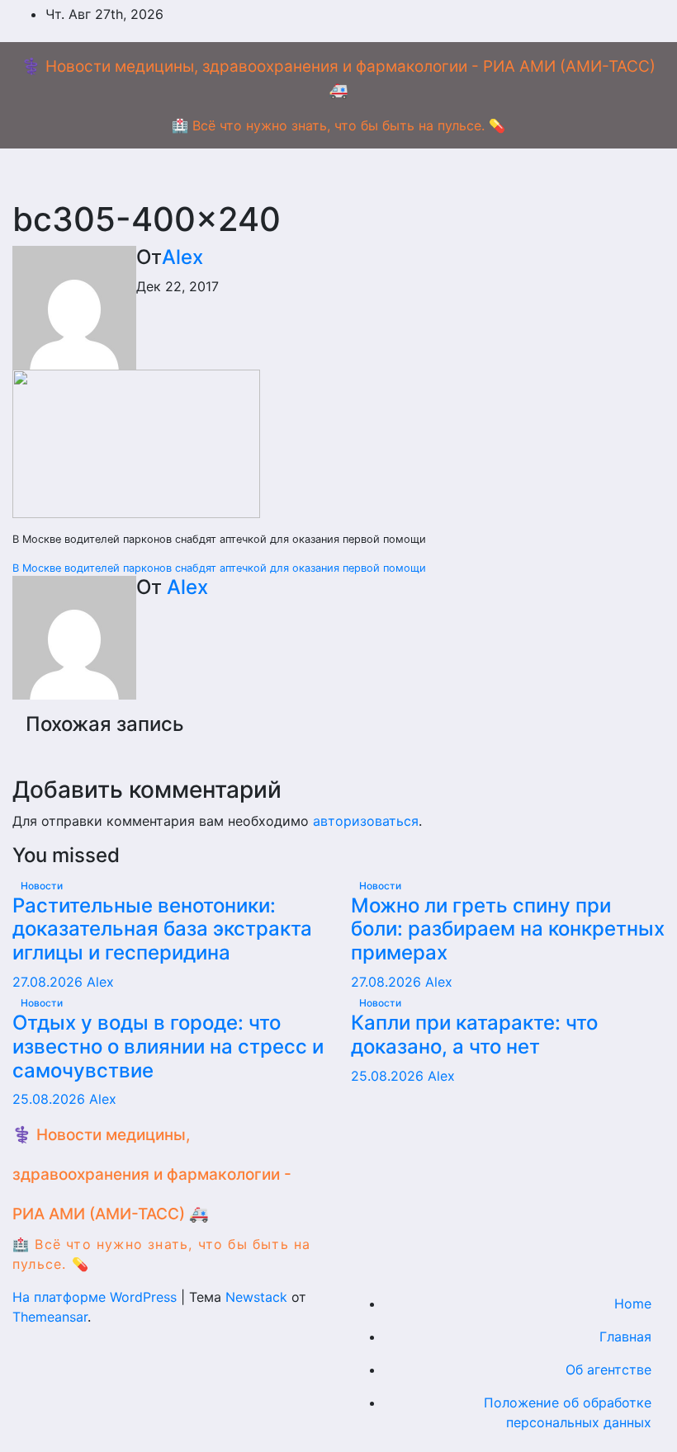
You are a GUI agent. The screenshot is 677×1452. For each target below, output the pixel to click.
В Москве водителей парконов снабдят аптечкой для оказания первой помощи (219, 568)
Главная (625, 1336)
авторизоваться (366, 821)
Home (632, 1303)
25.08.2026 (50, 1099)
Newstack (256, 1297)
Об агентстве (608, 1369)
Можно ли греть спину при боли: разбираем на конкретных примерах (508, 929)
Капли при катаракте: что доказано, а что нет (474, 1034)
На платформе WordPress (96, 1297)
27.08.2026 (49, 982)
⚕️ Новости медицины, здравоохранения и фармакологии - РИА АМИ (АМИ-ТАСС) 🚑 (151, 1174)
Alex (182, 257)
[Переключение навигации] (351, 174)
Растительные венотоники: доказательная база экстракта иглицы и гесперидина (162, 929)
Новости (42, 885)
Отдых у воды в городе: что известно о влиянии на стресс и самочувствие (168, 1046)
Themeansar (50, 1316)
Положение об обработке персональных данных (567, 1412)
